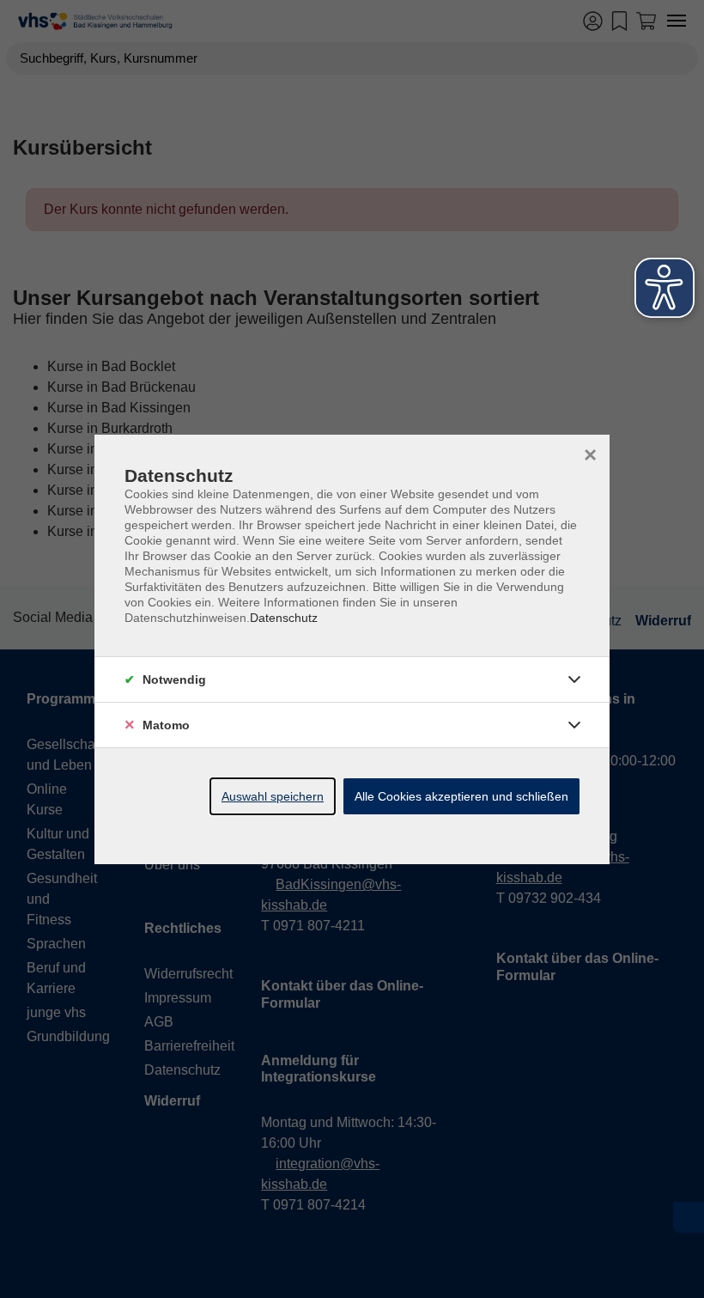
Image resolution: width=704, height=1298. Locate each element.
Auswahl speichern (273, 796)
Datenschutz (284, 618)
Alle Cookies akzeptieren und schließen (461, 796)
